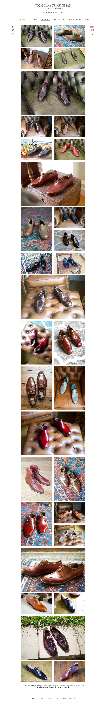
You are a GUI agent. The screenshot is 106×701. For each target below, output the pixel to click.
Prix (87, 19)
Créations (45, 19)
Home (32, 698)
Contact (41, 698)
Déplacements (74, 19)
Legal (49, 698)
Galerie (33, 19)
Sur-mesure (59, 19)
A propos (21, 19)
